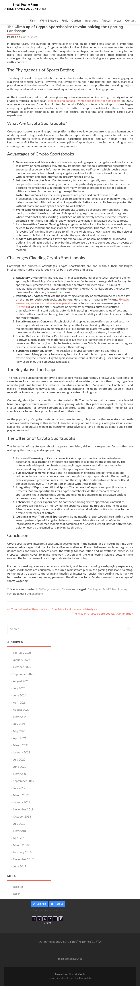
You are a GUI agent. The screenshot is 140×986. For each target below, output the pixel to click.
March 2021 (21, 745)
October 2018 (22, 816)
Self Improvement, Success (55, 589)
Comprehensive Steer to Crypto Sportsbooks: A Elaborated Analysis (52, 609)
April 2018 (19, 838)
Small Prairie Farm (25, 4)
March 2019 (21, 795)
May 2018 (19, 830)
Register (18, 886)
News (118, 20)
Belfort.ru (23, 306)
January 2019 (21, 802)
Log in (16, 893)
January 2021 (21, 752)
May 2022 (19, 716)
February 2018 (22, 852)
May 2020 (19, 773)
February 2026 (22, 652)
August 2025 (21, 681)
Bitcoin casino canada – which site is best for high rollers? (84, 100)
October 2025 (22, 667)
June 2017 (19, 866)
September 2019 (23, 781)
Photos (106, 20)
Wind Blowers (49, 20)
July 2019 (19, 788)
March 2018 (21, 845)
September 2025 (23, 674)
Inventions (91, 20)
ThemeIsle (85, 978)
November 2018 (23, 809)
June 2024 (19, 695)
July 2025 (19, 688)
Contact (130, 20)
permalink (38, 593)
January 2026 (21, 659)
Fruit (65, 20)
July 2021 (19, 724)
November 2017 (23, 859)
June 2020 (19, 766)
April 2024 (19, 702)
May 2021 (19, 731)
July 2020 (19, 759)
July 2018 (19, 823)
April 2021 (19, 738)
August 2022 (21, 709)
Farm (33, 20)
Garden (76, 20)
